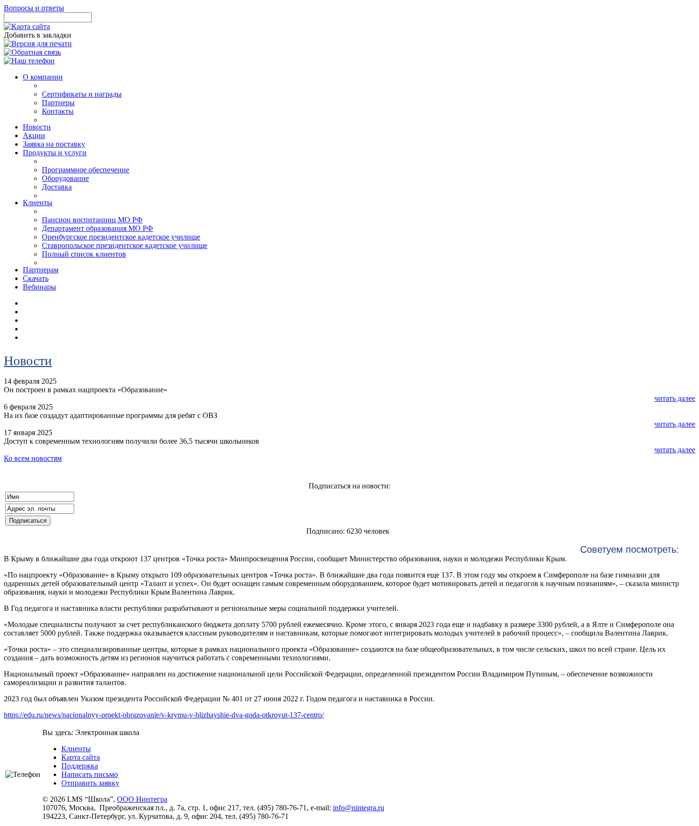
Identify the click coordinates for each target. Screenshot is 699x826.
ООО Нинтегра (142, 799)
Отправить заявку (90, 783)
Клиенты (76, 749)
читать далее (674, 398)
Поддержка (79, 766)
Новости (28, 360)
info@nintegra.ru (358, 808)
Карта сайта (80, 757)
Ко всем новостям (33, 458)
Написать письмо (89, 774)
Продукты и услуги (55, 153)
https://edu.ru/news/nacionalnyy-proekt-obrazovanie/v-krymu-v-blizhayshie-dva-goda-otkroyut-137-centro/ (164, 715)
